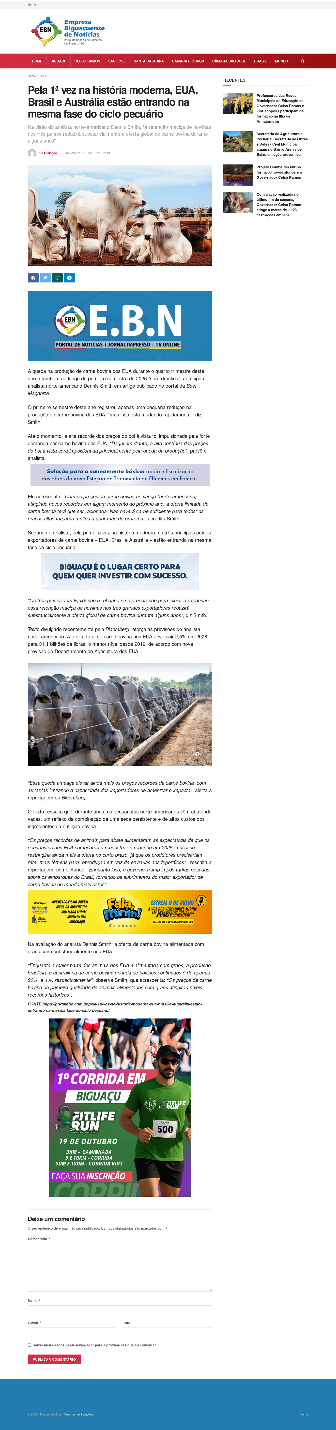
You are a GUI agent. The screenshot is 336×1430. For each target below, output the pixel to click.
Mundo (281, 61)
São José (117, 61)
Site (127, 1322)
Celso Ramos (87, 61)
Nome (34, 1300)
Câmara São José (229, 61)
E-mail (35, 1322)
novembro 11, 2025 (79, 152)
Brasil (260, 61)
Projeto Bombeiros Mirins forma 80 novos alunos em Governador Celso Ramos (279, 172)
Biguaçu (58, 61)
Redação (50, 152)
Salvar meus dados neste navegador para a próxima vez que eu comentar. (94, 1344)
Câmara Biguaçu (188, 61)
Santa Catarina (149, 61)
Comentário (39, 1238)
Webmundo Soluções (78, 1414)
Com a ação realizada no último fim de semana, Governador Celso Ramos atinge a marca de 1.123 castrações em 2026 (279, 205)
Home (32, 4)
